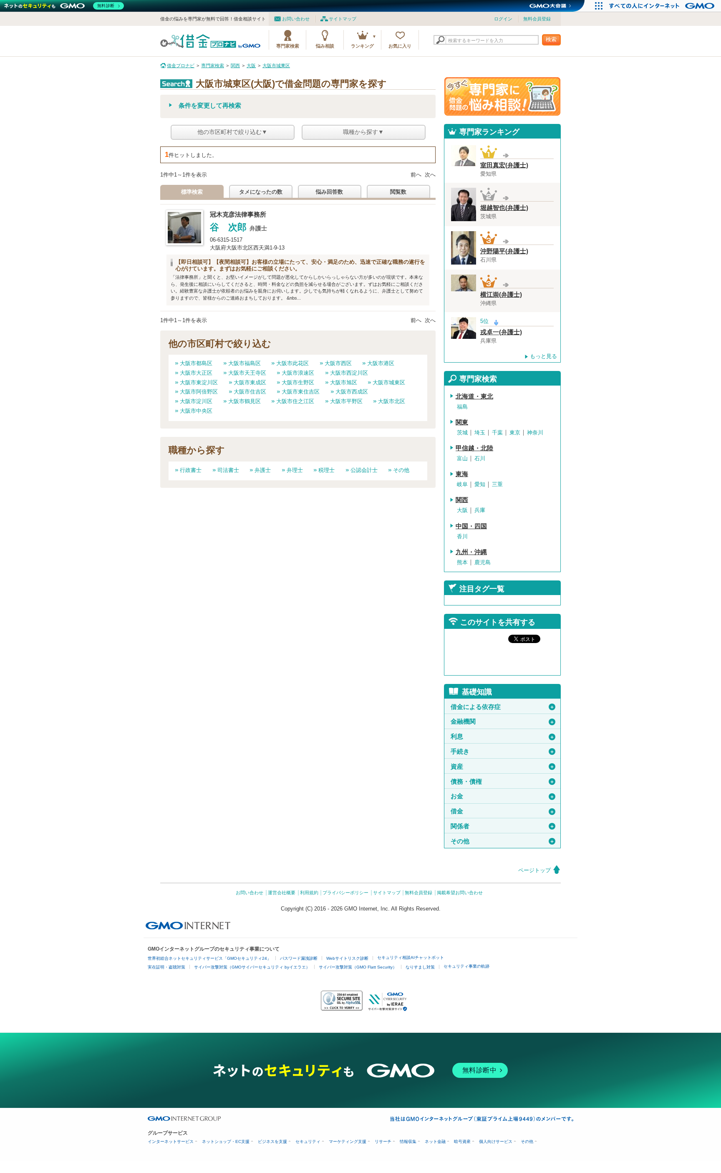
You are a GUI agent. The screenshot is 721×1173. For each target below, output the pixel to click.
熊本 (462, 562)
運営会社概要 (281, 892)
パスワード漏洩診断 (299, 958)
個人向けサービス (495, 1141)
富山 (462, 458)
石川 (479, 458)
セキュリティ (307, 1141)
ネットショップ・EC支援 (226, 1141)
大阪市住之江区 (295, 401)
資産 (503, 766)
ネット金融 (435, 1141)
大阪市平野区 (346, 401)
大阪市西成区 (351, 391)
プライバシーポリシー (345, 892)
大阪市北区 (391, 401)
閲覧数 (398, 192)
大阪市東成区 (250, 382)
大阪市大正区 (196, 373)
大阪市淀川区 (196, 401)
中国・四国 (471, 526)
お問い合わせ (296, 18)
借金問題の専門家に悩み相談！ (502, 96)
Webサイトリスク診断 (347, 958)
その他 (401, 470)
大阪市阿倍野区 (199, 391)
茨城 (462, 432)
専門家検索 (287, 45)
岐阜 (462, 484)
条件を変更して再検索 (210, 105)
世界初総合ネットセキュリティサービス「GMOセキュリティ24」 (209, 958)
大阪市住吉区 (250, 391)
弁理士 (295, 470)
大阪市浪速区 (298, 373)
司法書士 (228, 470)
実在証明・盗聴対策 (166, 967)
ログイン (503, 18)
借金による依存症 (503, 707)
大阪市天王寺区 (247, 373)
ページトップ (534, 870)
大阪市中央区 (196, 411)
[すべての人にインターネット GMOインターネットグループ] (663, 6)
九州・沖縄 (471, 552)
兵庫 (479, 510)
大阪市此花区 (292, 363)
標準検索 (192, 192)
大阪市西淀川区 (349, 373)
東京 (514, 432)
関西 (462, 500)
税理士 (326, 470)
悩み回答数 (329, 192)
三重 (497, 484)
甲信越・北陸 (474, 448)
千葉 (497, 432)
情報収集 (408, 1141)
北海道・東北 (474, 396)
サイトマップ (342, 18)
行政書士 (191, 470)
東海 (462, 474)
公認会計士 (364, 470)
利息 (503, 736)
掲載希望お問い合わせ (460, 892)
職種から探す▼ (363, 132)
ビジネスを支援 (272, 1141)
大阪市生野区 (298, 382)
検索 (551, 39)
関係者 (503, 826)
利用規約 (309, 892)
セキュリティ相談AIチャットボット (410, 957)
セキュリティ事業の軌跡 (466, 966)
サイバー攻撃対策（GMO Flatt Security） (358, 967)
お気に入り (399, 45)
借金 (503, 811)
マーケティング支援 (347, 1141)
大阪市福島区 (244, 363)
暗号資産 (462, 1141)
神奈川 (535, 432)
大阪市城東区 (389, 382)
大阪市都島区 (196, 363)
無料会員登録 (537, 18)
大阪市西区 (338, 363)
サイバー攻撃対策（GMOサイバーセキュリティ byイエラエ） (252, 967)
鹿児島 (482, 562)
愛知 (479, 484)
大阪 (462, 510)
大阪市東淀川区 (199, 382)
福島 (462, 407)
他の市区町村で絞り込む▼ (232, 132)
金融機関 (503, 721)
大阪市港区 (380, 363)
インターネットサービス (171, 1141)
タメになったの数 (260, 192)
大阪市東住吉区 (301, 391)
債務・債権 (503, 781)
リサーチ (383, 1141)
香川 (462, 536)
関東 (462, 422)
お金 (503, 796)
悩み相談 (325, 45)
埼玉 (479, 432)
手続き (503, 751)
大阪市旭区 (343, 382)
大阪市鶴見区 (244, 401)
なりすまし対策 (420, 967)
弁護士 (263, 470)
